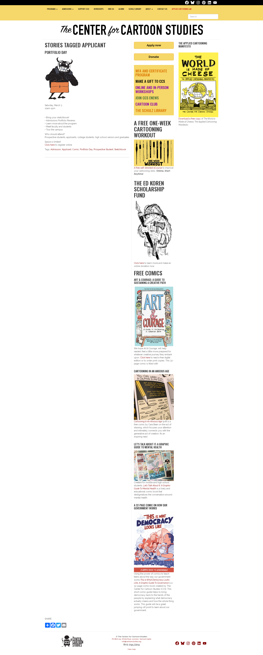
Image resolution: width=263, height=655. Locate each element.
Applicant (66, 149)
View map (132, 649)
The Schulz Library (150, 110)
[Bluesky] (192, 2)
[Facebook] (187, 2)
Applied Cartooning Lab (181, 9)
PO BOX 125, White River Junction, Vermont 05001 (131, 639)
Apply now (154, 45)
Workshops (98, 9)
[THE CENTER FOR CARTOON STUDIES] (131, 30)
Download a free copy (190, 118)
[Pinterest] (204, 2)
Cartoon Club (146, 104)
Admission (56, 149)
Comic (75, 149)
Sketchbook (120, 149)
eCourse (148, 168)
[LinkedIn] (209, 2)
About (148, 9)
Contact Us (162, 9)
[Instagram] (198, 2)
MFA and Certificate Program (151, 72)
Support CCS (83, 9)
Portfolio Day (86, 149)
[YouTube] (215, 2)
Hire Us (111, 9)
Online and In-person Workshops (152, 89)
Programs (51, 9)
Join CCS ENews (147, 97)
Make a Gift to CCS (150, 81)
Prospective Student (103, 149)
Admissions (67, 9)
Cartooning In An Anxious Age (148, 421)
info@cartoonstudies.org (131, 641)
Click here (50, 145)
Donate (154, 56)
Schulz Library (135, 9)
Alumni (121, 9)
